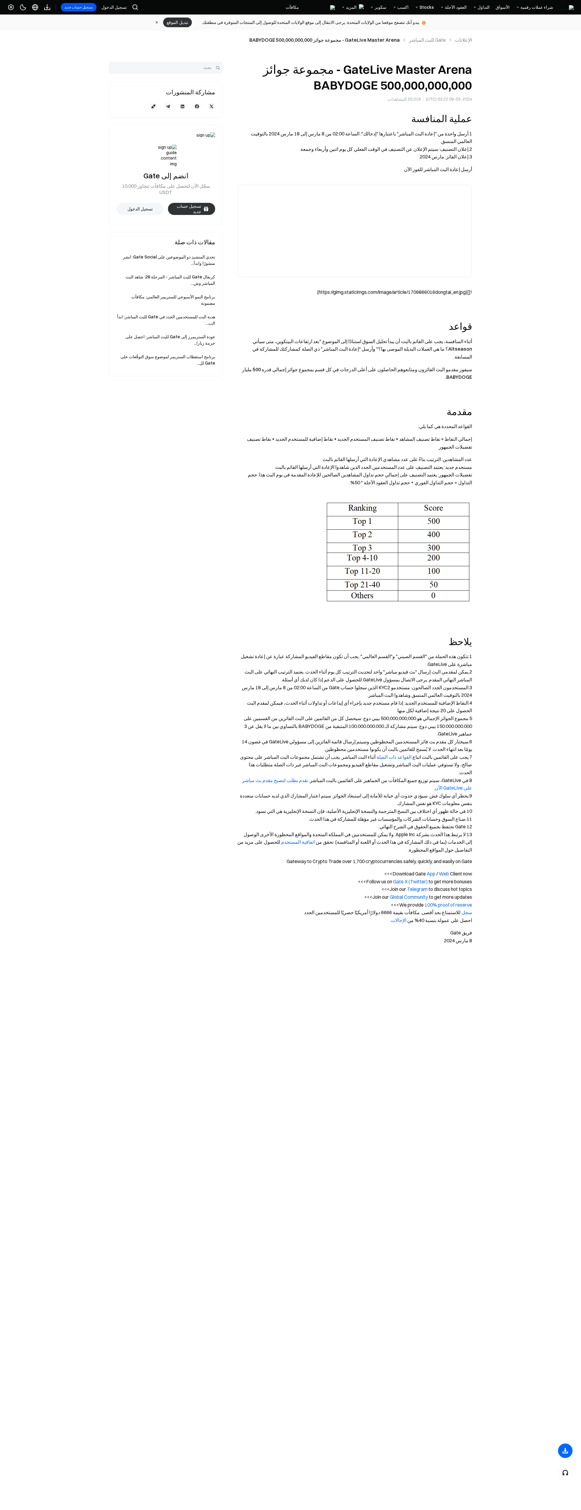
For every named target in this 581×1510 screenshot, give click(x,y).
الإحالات (398, 920)
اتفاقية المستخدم (298, 842)
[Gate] (566, 7)
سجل (466, 912)
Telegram (417, 889)
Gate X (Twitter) (410, 881)
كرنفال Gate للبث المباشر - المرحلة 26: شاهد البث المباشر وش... (170, 280)
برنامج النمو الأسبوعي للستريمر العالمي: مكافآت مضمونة (173, 300)
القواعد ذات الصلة (394, 757)
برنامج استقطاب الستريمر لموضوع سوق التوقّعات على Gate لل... (167, 360)
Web (444, 874)
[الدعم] (565, 1472)
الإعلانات (463, 40)
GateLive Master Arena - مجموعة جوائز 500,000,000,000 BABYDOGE (324, 40)
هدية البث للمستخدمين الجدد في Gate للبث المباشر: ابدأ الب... (166, 320)
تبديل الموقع (177, 22)
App (431, 874)
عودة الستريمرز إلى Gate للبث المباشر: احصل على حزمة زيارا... (170, 340)
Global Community (409, 897)
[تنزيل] (565, 1450)
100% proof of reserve (448, 905)
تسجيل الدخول (114, 7)
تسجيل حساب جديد (78, 7)
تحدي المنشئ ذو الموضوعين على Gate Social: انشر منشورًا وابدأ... (169, 260)
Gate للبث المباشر (427, 40)
